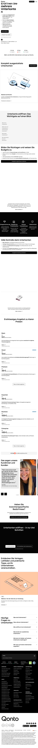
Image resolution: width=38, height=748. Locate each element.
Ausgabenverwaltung (17, 684)
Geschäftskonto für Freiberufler (7, 685)
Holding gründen (4, 671)
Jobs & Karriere (28, 674)
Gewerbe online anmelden (6, 674)
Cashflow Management (17, 685)
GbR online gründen (5, 670)
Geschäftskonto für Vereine (6, 698)
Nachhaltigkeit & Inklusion (30, 679)
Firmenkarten (4, 705)
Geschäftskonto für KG (5, 695)
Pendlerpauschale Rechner (18, 706)
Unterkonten (4, 702)
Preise (4, 655)
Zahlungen (3, 707)
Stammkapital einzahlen (5, 676)
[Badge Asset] (27, 723)
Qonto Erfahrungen (29, 673)
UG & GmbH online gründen (6, 668)
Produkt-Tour (28, 671)
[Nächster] (5, 494)
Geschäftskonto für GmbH (6, 689)
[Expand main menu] (36, 1)
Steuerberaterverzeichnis (30, 696)
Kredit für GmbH (16, 671)
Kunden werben (28, 677)
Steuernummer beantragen (6, 673)
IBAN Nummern (16, 703)
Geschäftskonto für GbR (5, 692)
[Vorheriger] (2, 494)
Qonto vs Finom (16, 695)
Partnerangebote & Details (30, 698)
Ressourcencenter (29, 685)
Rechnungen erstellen (5, 704)
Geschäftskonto (4, 681)
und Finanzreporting (26, 158)
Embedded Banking (17, 687)
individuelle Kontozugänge (13, 245)
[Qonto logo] (3, 1)
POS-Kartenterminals (5, 708)
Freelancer (15, 325)
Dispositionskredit (16, 673)
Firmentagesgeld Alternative (6, 701)
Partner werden (28, 699)
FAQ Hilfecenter (28, 684)
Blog (26, 687)
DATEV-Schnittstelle (17, 681)
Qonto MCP (27, 702)
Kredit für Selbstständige (18, 668)
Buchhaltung (16, 679)
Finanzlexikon (28, 688)
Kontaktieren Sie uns (29, 670)
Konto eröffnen (32, 1)
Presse (27, 676)
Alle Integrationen (28, 695)
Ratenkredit (15, 674)
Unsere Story (28, 668)
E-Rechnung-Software (17, 682)
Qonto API (27, 701)
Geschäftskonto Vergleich (18, 692)
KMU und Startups (21, 325)
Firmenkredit (16, 670)
